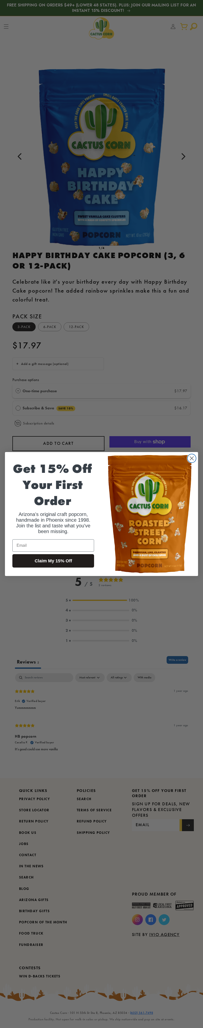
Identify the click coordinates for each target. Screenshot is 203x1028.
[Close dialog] (191, 458)
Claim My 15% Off (53, 560)
